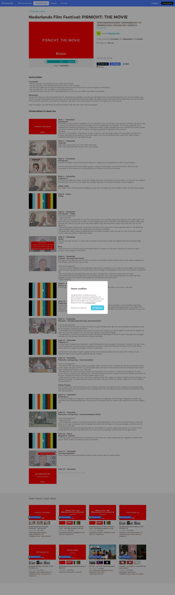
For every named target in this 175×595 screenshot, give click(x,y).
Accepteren (97, 308)
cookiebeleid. (90, 303)
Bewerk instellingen (79, 308)
